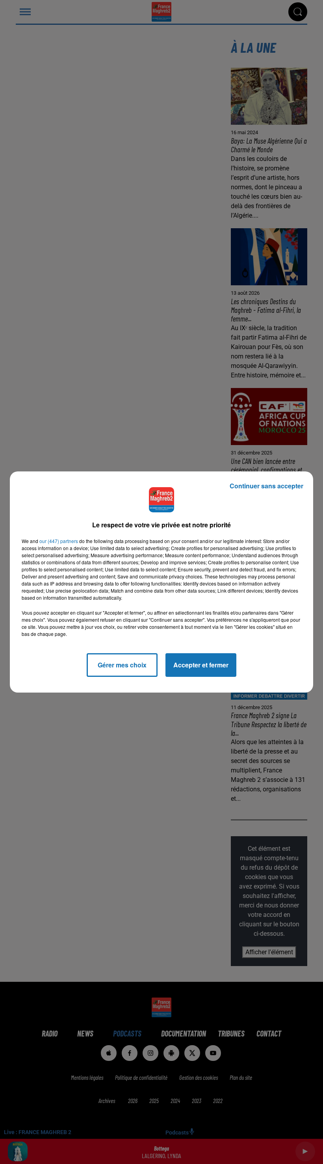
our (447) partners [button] (58, 541)
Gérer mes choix (122, 664)
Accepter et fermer (200, 664)
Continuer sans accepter (266, 485)
